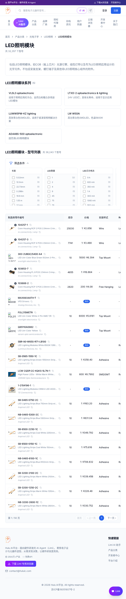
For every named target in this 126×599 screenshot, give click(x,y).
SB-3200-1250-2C (28, 487)
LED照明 (48, 36)
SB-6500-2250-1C (28, 429)
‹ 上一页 (91, 517)
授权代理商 (56, 22)
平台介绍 (112, 560)
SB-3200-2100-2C (28, 473)
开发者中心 (116, 2)
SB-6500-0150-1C (27, 443)
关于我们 (115, 23)
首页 (9, 23)
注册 (116, 10)
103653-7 (23, 268)
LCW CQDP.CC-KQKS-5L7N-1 (34, 370)
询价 (87, 301)
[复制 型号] (30, 225)
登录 (104, 10)
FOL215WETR (25, 312)
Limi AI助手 (22, 23)
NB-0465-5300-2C (28, 414)
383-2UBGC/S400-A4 (30, 254)
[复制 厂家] (39, 232)
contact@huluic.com (20, 570)
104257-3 (23, 239)
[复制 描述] (59, 228)
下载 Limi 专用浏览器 (22, 563)
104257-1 (23, 224)
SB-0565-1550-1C (27, 356)
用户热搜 (79, 23)
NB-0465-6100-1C (28, 458)
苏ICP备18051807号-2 (63, 589)
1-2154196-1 (24, 385)
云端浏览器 (90, 22)
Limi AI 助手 (114, 544)
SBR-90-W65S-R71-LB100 (32, 341)
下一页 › (111, 517)
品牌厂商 (45, 23)
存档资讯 (68, 23)
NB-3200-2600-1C (28, 502)
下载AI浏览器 (102, 2)
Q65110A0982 (25, 327)
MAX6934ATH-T (27, 297)
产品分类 (34, 23)
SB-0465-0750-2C (28, 400)
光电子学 (34, 36)
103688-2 (23, 283)
